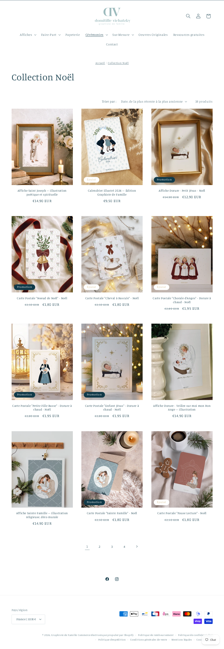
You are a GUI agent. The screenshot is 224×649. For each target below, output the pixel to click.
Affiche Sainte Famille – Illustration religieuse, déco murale (42, 515)
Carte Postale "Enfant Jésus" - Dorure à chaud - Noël (112, 407)
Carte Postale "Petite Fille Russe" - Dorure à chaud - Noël (42, 407)
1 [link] (87, 546)
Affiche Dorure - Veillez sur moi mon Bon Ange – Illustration (182, 407)
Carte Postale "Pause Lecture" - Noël (181, 513)
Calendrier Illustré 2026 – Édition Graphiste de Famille (112, 192)
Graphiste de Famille (64, 635)
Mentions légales (182, 639)
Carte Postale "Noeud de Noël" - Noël (42, 298)
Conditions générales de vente (148, 639)
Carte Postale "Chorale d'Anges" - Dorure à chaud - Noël (182, 300)
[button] (27, 34)
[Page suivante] (137, 546)
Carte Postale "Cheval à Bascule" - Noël (112, 298)
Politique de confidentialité (195, 635)
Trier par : (109, 101)
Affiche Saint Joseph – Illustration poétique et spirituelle (42, 192)
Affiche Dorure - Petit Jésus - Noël (182, 190)
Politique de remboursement (155, 635)
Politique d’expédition (112, 639)
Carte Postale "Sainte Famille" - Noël (112, 513)
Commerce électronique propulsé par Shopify (106, 635)
